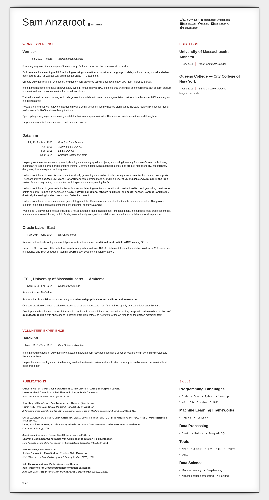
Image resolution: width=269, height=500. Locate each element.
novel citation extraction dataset (64, 305)
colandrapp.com (31, 366)
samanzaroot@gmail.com (217, 19)
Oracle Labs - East (38, 227)
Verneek (29, 51)
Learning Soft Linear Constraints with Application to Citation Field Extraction (67, 439)
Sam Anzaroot (190, 27)
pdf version (96, 24)
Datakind (30, 338)
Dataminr (30, 135)
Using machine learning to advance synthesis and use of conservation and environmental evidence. (81, 424)
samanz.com (189, 23)
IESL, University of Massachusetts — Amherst (63, 279)
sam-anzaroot (221, 23)
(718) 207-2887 (191, 19)
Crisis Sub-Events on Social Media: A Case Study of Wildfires (58, 407)
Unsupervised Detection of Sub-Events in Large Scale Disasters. (60, 392)
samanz (205, 23)
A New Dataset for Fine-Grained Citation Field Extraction (55, 453)
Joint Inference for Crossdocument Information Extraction (56, 467)
